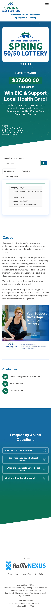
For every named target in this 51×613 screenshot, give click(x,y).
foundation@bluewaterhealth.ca (26, 376)
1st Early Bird (24, 171)
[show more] (36, 191)
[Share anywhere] (19, 130)
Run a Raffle (39, 574)
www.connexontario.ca (32, 590)
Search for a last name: (14, 158)
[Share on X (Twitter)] (12, 130)
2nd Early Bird (11, 176)
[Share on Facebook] (5, 130)
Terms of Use (26, 574)
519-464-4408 (16, 390)
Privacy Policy (13, 574)
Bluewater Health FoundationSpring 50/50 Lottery (25, 16)
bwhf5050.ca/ (16, 383)
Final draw (9, 171)
